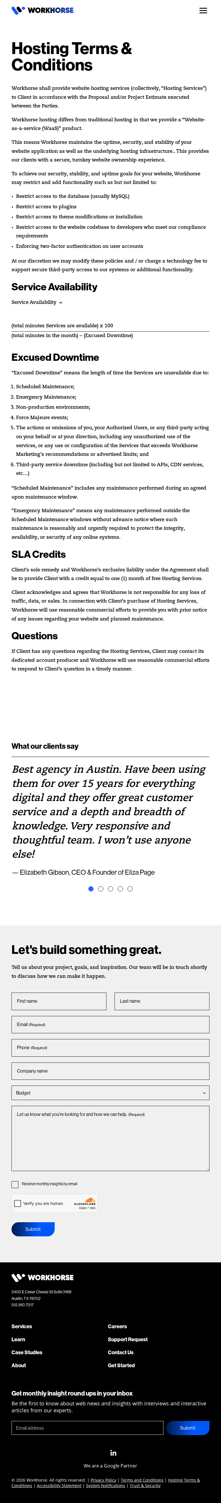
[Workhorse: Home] (42, 1280)
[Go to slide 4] (120, 888)
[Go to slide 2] (100, 888)
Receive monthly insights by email (49, 1183)
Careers (117, 1326)
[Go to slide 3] (110, 888)
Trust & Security (145, 1485)
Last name (130, 1001)
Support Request (128, 1339)
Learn (18, 1339)
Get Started (121, 1365)
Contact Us (121, 1352)
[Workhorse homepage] (42, 13)
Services (22, 1326)
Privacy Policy (103, 1480)
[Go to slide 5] (130, 888)
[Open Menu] (203, 10)
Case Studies (27, 1352)
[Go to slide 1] (91, 888)
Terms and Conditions (142, 1480)
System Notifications (105, 1485)
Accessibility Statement (59, 1485)
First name (27, 1001)
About (19, 1365)
